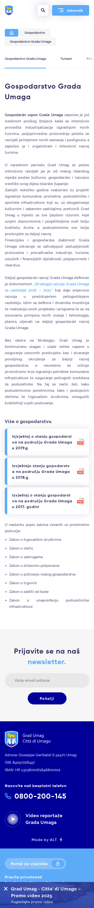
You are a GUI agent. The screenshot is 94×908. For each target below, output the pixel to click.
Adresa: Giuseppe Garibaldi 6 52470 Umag (40, 755)
